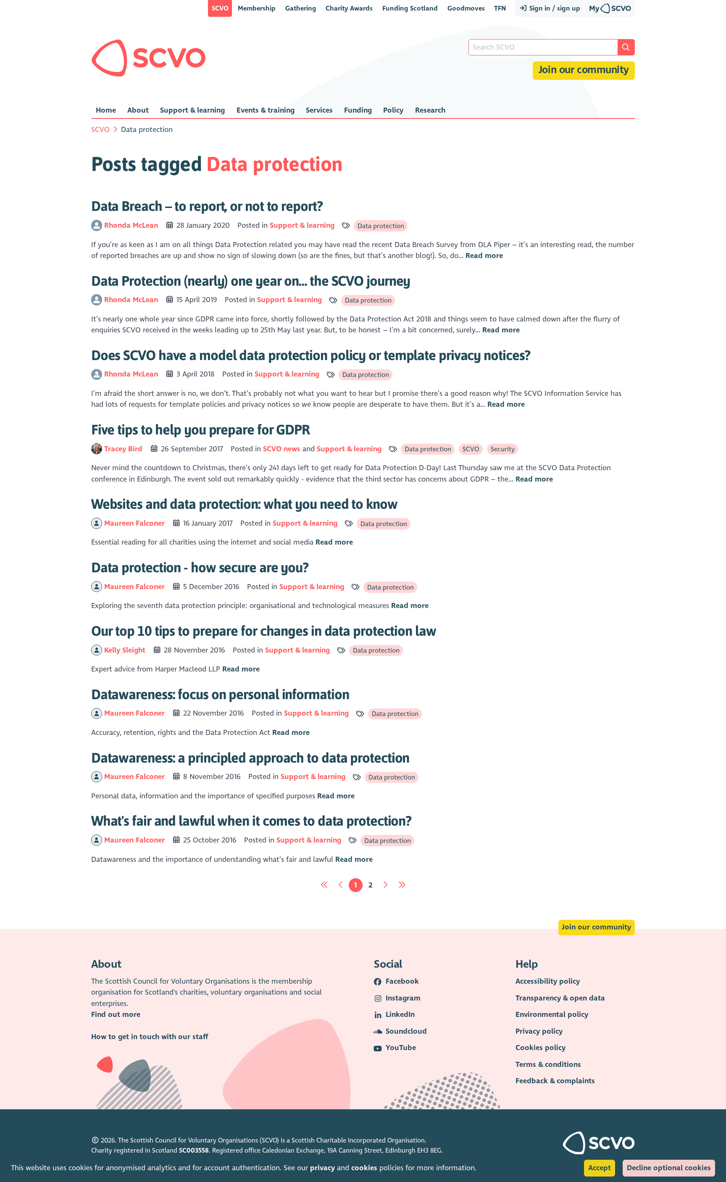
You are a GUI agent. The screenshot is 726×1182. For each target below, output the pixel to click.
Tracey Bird (124, 449)
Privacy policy (539, 1031)
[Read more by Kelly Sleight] (96, 650)
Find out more (115, 1014)
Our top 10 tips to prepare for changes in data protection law (263, 631)
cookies (364, 1168)
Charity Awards (349, 8)
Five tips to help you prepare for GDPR (200, 429)
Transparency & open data (560, 998)
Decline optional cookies (669, 1168)
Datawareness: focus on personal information (220, 694)
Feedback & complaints (555, 1081)
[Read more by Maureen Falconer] (96, 523)
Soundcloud (406, 1031)
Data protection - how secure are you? (199, 567)
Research (430, 110)
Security (503, 449)
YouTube (401, 1047)
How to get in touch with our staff (149, 1036)
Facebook (402, 981)
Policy (393, 110)
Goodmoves (466, 8)
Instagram (403, 998)
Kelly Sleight (125, 650)
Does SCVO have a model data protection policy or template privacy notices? (311, 355)
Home (106, 110)
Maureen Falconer (135, 523)
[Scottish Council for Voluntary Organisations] (148, 58)
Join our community (584, 70)
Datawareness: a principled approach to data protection (250, 758)
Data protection (381, 226)
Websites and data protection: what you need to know (244, 504)
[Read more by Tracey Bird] (96, 449)
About (138, 110)
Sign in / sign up (554, 8)
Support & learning (192, 110)
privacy (322, 1168)
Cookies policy (541, 1047)
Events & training (266, 110)
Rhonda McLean (132, 225)
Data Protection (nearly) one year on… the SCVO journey (250, 281)
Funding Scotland (410, 8)
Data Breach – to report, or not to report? (207, 206)
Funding (358, 110)
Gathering (300, 8)
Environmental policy (552, 1014)
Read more (484, 255)
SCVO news (281, 449)
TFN (500, 8)
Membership (257, 8)
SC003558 (194, 1150)
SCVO (220, 8)
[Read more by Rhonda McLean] (96, 225)
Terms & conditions (548, 1064)
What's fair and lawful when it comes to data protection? (251, 821)
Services (319, 110)
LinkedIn (400, 1014)
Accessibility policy (548, 981)
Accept (599, 1168)
